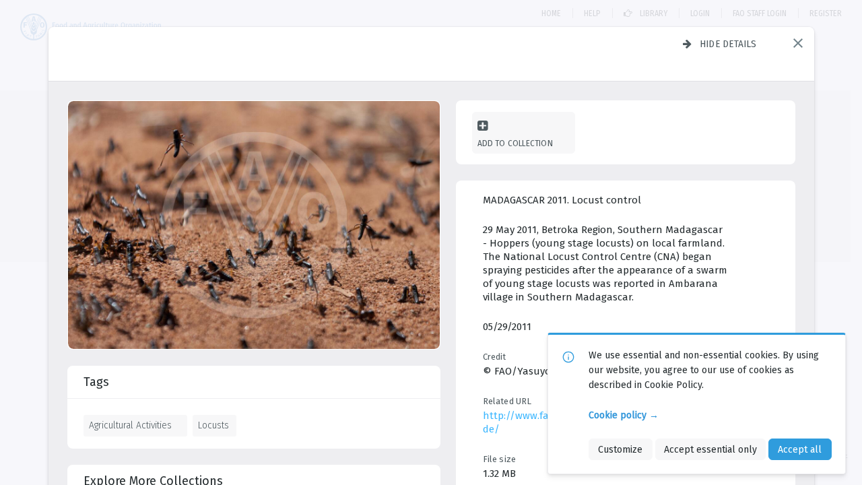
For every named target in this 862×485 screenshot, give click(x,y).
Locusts (213, 425)
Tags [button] (96, 382)
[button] (798, 43)
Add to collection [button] (515, 143)
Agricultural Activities (130, 425)
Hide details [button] (728, 44)
